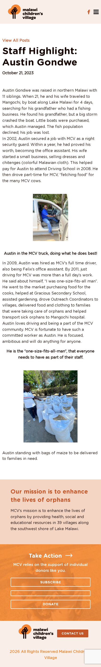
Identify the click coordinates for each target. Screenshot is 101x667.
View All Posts (16, 40)
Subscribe (50, 582)
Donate (50, 604)
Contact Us (73, 633)
